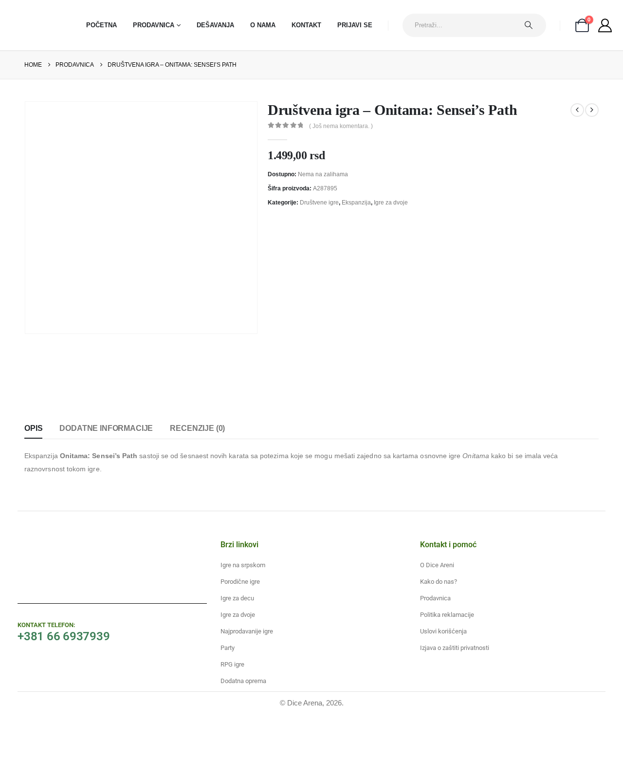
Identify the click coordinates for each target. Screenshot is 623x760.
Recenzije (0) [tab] (197, 428)
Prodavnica (153, 25)
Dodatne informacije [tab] (106, 428)
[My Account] (605, 25)
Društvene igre (319, 202)
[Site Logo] (37, 25)
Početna (101, 25)
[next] (592, 110)
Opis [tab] (33, 428)
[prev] (577, 110)
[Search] (533, 25)
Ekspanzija (356, 202)
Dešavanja (215, 25)
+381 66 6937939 (64, 636)
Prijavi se (354, 25)
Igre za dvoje (391, 202)
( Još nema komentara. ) (341, 126)
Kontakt (306, 25)
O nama (262, 25)
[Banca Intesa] (250, 736)
